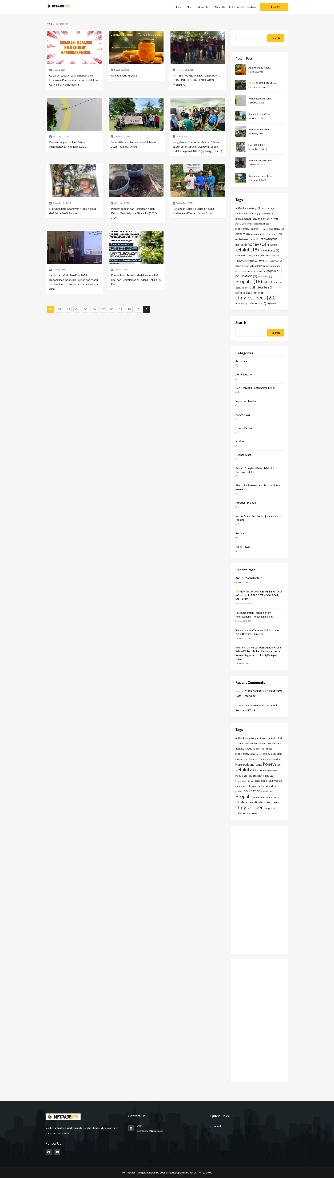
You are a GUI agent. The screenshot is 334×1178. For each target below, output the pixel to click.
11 (137, 309)
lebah (248, 255)
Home (178, 7)
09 (120, 309)
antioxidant (243, 218)
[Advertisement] (259, 887)
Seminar (240, 533)
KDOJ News (242, 414)
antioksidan (266, 214)
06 (94, 309)
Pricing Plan (203, 7)
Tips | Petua (242, 546)
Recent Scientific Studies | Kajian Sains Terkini (258, 517)
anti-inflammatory (247, 208)
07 (103, 309)
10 (129, 309)
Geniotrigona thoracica (246, 239)
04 (76, 309)
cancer (267, 229)
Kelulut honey (269, 250)
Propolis (248, 281)
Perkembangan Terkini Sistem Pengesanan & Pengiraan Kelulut (254, 614)
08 (111, 309)
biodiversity (244, 228)
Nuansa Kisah (243, 454)
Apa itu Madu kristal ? (248, 577)
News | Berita (243, 428)
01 (50, 309)
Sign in (235, 7)
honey (257, 244)
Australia (242, 223)
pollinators (265, 276)
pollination (246, 276)
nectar (256, 260)
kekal (272, 244)
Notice (239, 441)
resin (267, 282)
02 (59, 309)
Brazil (257, 228)
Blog (189, 7)
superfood (241, 303)
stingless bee (262, 287)
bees (268, 223)
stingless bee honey (250, 292)
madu (258, 255)
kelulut (247, 250)
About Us (220, 7)
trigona (271, 303)
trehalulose (256, 303)
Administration (244, 374)
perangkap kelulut (249, 266)
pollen (276, 271)
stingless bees (255, 297)
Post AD (275, 7)
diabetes (243, 234)
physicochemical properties (254, 271)
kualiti (239, 255)
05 (85, 309)
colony (278, 228)
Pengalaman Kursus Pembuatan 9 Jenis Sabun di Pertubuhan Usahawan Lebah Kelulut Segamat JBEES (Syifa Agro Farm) (258, 653)
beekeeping (257, 224)
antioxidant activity (266, 218)
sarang (276, 282)
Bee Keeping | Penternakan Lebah (255, 387)
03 (68, 309)
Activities (241, 361)
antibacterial (267, 208)
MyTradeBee (128, 1172)
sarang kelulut (243, 288)
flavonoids (275, 234)
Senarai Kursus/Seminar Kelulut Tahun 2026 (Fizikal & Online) (257, 631)
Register (251, 7)
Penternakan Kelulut (244, 781)
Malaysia (242, 260)
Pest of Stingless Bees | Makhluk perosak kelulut (255, 470)
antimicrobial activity (247, 213)
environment (259, 234)
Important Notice (245, 401)
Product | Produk (245, 502)
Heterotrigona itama (248, 764)
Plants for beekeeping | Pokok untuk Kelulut (257, 487)
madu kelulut (271, 255)
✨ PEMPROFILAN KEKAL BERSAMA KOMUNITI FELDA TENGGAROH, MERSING (258, 595)
